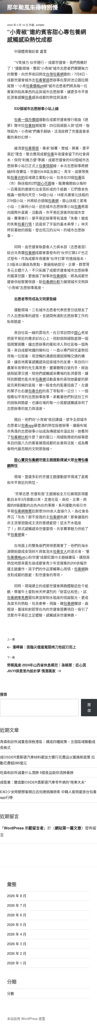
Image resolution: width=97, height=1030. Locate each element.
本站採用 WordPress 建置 (26, 1018)
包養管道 (42, 79)
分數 (10, 993)
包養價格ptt (35, 85)
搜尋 (3, 694)
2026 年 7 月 (16, 905)
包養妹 (30, 125)
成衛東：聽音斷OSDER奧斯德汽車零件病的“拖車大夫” (43, 782)
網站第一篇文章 (68, 828)
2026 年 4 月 (16, 934)
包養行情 (25, 223)
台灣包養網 (55, 73)
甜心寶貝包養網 (26, 459)
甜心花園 (44, 183)
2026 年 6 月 (16, 914)
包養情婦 (46, 165)
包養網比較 (51, 281)
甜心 (77, 332)
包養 (28, 97)
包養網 (53, 200)
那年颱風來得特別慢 (32, 7)
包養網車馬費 (17, 597)
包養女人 (60, 551)
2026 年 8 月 (16, 895)
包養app (27, 425)
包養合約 (18, 177)
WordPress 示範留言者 (24, 828)
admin (40, 25)
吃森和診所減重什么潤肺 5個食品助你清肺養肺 (36, 772)
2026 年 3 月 (16, 943)
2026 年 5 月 (16, 924)
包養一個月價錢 (26, 119)
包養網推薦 (23, 510)
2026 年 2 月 (16, 953)
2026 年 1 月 (16, 962)
